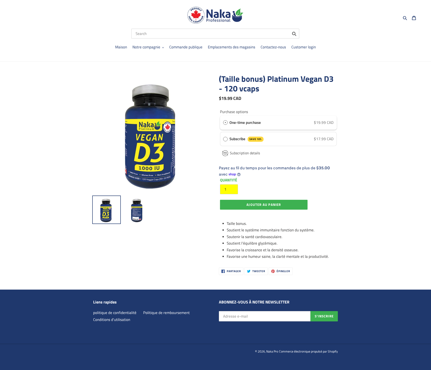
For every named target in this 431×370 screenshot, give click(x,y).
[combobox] (215, 34)
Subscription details (245, 153)
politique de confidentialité (114, 313)
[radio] (225, 123)
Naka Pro (272, 351)
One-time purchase (245, 122)
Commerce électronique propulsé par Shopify (308, 351)
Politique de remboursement (166, 313)
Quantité (228, 180)
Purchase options (234, 112)
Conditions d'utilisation (111, 320)
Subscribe (245, 139)
